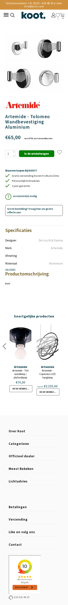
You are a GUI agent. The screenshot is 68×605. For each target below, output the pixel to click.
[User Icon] (53, 15)
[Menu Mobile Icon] (6, 15)
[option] (19, 63)
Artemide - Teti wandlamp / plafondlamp (20, 374)
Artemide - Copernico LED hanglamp (47, 374)
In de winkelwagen (22, 388)
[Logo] (33, 14)
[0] (58, 15)
